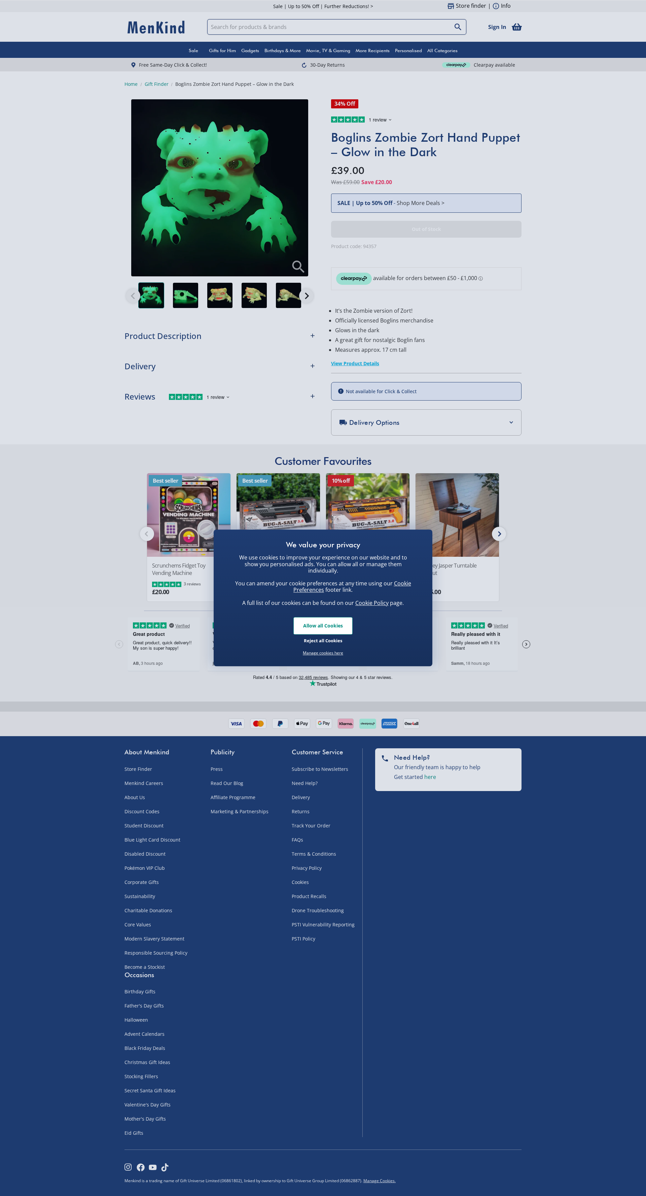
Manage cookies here (323, 653)
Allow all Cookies (323, 625)
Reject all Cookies (323, 641)
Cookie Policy (372, 603)
